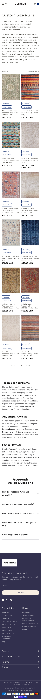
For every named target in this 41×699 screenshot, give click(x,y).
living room (19, 395)
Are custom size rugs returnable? (18, 504)
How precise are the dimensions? (18, 513)
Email (4, 586)
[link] (10, 366)
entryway (6, 395)
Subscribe (20, 593)
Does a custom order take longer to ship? (19, 524)
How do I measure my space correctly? (15, 493)
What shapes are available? (15, 535)
